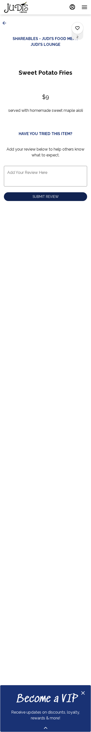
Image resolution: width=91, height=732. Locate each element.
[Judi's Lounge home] (25, 7)
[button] (6, 23)
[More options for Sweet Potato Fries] (77, 28)
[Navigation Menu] (84, 7)
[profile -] (72, 7)
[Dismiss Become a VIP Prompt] (83, 693)
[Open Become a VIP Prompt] (46, 728)
